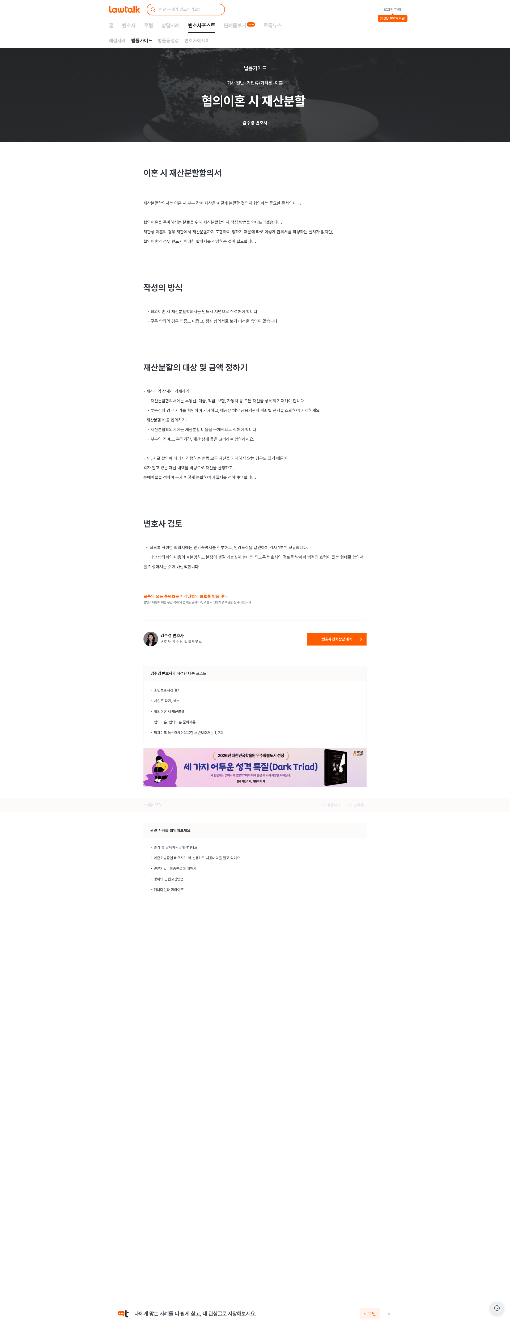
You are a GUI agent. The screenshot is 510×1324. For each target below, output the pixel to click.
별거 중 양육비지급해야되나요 (175, 847)
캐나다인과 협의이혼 (169, 890)
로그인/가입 (392, 9)
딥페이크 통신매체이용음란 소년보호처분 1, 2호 (188, 733)
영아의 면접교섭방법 (169, 879)
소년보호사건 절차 (167, 690)
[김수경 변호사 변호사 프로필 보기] (150, 639)
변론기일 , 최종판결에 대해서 (175, 868)
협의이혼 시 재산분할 (169, 711)
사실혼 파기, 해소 (167, 701)
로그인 (370, 1313)
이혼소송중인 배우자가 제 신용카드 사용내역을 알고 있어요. (197, 858)
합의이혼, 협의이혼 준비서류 (175, 722)
